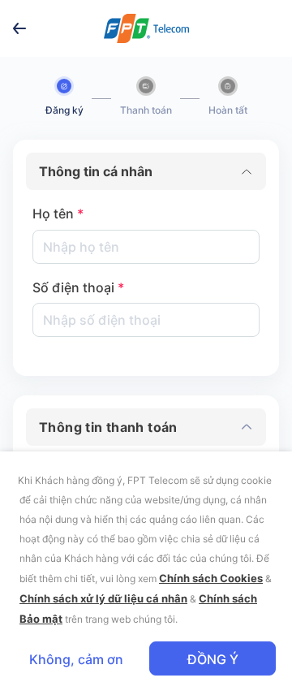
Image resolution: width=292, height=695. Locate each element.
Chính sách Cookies (211, 578)
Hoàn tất (227, 110)
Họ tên (58, 213)
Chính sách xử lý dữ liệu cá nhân (103, 598)
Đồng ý (212, 659)
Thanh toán (146, 110)
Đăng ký (64, 110)
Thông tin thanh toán (108, 427)
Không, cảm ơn (76, 659)
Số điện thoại (78, 287)
